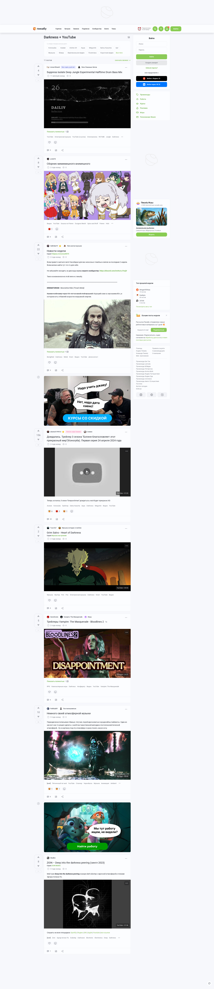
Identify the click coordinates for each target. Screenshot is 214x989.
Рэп (62, 595)
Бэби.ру (139, 389)
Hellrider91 (54, 246)
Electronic (89, 938)
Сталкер (79, 783)
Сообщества (96, 29)
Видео (49, 223)
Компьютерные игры (59, 686)
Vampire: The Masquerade (110, 686)
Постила (139, 384)
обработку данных (152, 337)
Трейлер (65, 506)
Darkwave (81, 938)
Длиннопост (93, 357)
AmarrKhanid (55, 67)
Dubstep (73, 938)
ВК (85, 933)
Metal (66, 357)
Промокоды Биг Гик (143, 361)
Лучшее (67, 29)
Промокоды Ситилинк (144, 379)
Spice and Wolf (92, 223)
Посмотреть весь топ (144, 307)
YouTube (50, 137)
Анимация (105, 783)
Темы (114, 29)
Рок (67, 595)
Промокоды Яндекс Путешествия (148, 374)
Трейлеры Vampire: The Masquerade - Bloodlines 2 (75, 621)
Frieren (102, 223)
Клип (71, 357)
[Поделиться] (62, 150)
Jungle (108, 137)
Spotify (74, 933)
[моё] (49, 783)
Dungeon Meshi (80, 223)
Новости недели (56, 250)
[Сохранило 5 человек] (56, 370)
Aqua (83, 506)
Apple (90, 933)
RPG (48, 686)
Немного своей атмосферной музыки (69, 713)
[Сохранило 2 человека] (56, 150)
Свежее (76, 29)
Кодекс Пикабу (141, 351)
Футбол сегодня (141, 386)
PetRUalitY (54, 709)
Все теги (119, 53)
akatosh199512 (55, 432)
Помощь (139, 348)
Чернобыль (88, 783)
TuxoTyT (53, 528)
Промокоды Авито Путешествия (147, 381)
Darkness (115, 137)
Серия (58, 254)
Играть (152, 235)
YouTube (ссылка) (79, 137)
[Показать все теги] (122, 136)
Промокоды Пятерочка (144, 369)
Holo (107, 223)
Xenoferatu (54, 617)
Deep (106, 938)
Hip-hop (57, 595)
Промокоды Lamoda (143, 364)
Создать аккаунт (151, 63)
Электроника (92, 137)
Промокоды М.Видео (143, 366)
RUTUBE (102, 137)
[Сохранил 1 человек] (56, 951)
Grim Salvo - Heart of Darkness (64, 532)
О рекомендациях (158, 351)
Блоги (106, 29)
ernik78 (53, 159)
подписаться (158, 330)
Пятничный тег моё (59, 783)
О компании (156, 353)
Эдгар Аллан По (63, 938)
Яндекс (80, 933)
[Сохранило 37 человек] (57, 519)
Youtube (96, 933)
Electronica (98, 938)
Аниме (49, 506)
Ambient (113, 783)
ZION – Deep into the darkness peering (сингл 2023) (76, 862)
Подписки (85, 29)
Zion (53, 938)
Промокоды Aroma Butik (144, 371)
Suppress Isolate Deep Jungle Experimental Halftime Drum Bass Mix (84, 72)
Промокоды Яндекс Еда (144, 376)
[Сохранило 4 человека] (56, 237)
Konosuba (57, 506)
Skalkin (52, 858)
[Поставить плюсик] (38, 66)
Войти (175, 29)
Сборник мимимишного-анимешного (68, 163)
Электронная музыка (63, 137)
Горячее (58, 29)
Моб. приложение (142, 356)
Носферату (81, 686)
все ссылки (105, 933)
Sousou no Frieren (67, 223)
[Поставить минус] (38, 75)
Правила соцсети (158, 348)
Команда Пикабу (142, 353)
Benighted (50, 357)
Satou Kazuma (75, 506)
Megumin (98, 506)
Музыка (50, 595)
